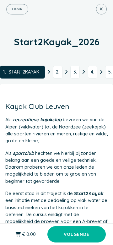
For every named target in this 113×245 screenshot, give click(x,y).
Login (17, 9)
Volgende (76, 234)
